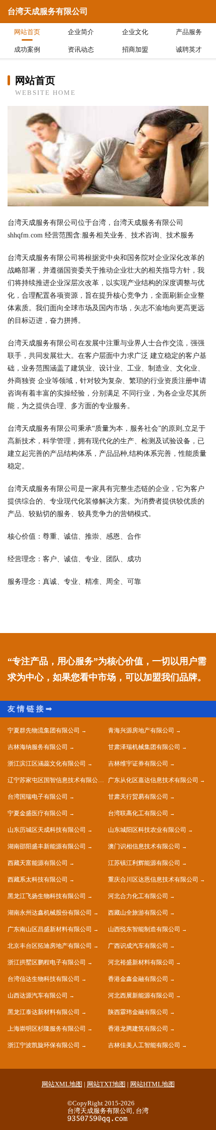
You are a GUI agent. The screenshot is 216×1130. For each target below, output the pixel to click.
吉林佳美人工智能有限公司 (144, 1045)
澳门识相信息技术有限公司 (144, 846)
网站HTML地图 (152, 1084)
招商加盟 (135, 49)
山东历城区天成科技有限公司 (47, 829)
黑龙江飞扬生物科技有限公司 (47, 896)
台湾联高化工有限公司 (138, 813)
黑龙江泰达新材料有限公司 (44, 1012)
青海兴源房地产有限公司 (141, 730)
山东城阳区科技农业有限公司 (147, 829)
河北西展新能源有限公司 (141, 995)
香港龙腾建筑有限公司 (138, 1028)
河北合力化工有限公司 (138, 896)
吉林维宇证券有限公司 (138, 763)
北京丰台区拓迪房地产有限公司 (50, 945)
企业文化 (135, 32)
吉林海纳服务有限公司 (38, 746)
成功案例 (27, 49)
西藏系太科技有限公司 (38, 879)
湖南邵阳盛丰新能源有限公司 (47, 846)
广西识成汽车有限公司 (138, 945)
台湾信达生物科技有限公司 (44, 978)
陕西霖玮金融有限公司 (138, 1012)
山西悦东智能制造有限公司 (144, 929)
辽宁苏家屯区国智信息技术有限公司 (56, 780)
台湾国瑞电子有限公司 (38, 796)
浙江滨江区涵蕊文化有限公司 (47, 763)
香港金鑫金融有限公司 (138, 978)
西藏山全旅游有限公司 (138, 912)
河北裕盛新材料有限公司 (141, 962)
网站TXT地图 (106, 1084)
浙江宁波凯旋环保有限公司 (44, 1045)
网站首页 (27, 32)
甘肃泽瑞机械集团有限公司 (144, 746)
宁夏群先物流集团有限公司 (44, 730)
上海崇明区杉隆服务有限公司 (47, 1028)
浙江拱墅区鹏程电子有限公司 (47, 962)
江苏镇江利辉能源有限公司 (144, 862)
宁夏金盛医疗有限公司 (38, 813)
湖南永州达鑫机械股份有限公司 (50, 912)
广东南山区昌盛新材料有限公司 (50, 929)
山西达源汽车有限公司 (38, 995)
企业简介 (81, 32)
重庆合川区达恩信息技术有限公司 (153, 879)
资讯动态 (81, 49)
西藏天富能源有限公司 (38, 862)
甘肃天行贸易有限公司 (138, 796)
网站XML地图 (62, 1084)
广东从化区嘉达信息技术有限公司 (153, 780)
